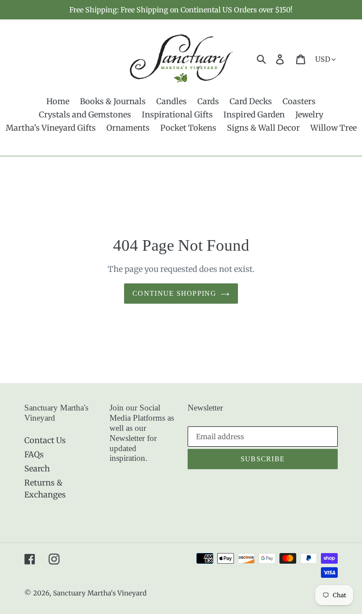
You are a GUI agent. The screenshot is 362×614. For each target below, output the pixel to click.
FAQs (34, 454)
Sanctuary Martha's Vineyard (100, 593)
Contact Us (45, 440)
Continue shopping (174, 293)
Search (37, 468)
